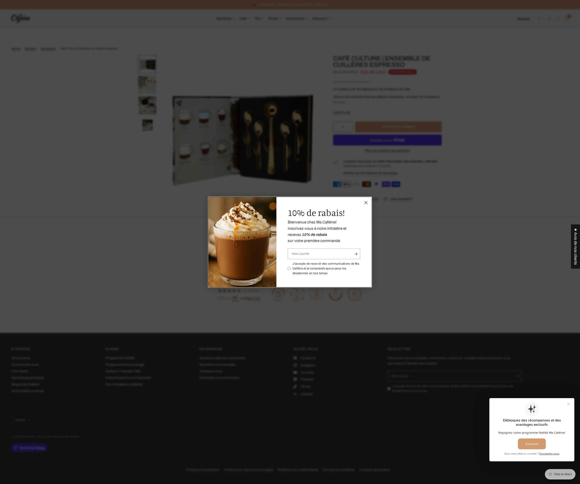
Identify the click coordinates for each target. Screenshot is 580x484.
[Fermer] (365, 202)
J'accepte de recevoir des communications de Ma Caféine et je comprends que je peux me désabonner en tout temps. (325, 268)
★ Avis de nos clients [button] (575, 246)
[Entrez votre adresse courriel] (355, 253)
